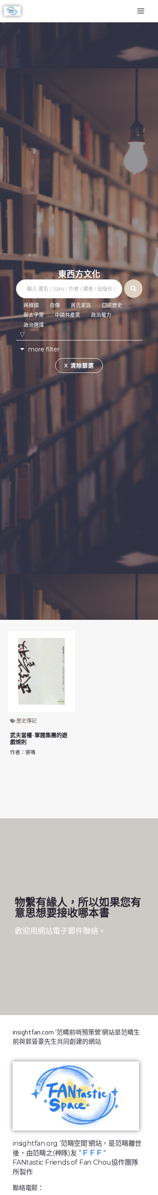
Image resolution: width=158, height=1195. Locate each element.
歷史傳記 (26, 721)
